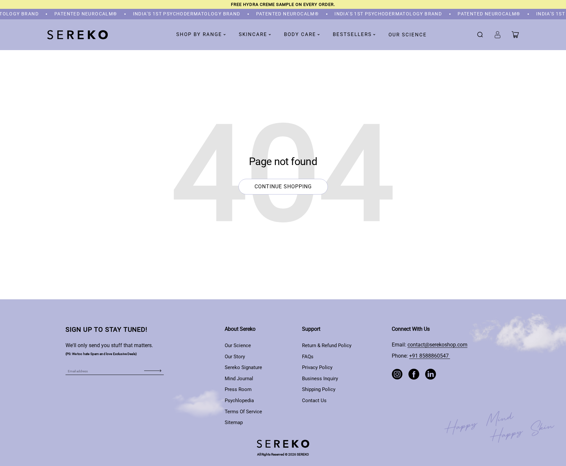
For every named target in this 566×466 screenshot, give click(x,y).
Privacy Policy (317, 367)
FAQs (307, 357)
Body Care (300, 34)
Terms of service (243, 412)
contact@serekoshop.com (437, 345)
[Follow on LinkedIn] (430, 374)
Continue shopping (283, 186)
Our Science (407, 35)
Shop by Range (199, 34)
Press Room (238, 389)
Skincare (253, 34)
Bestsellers (352, 34)
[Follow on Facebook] (413, 374)
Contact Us (314, 400)
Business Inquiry (320, 379)
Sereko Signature (243, 367)
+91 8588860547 (429, 356)
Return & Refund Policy (326, 345)
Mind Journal (239, 379)
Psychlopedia (239, 400)
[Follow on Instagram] (397, 374)
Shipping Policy (318, 389)
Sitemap (234, 422)
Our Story (235, 357)
